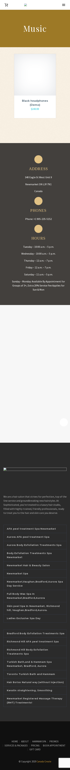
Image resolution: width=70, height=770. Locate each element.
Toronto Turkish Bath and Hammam (31, 674)
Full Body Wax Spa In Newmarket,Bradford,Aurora (26, 595)
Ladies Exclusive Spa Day (24, 618)
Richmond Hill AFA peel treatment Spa (33, 641)
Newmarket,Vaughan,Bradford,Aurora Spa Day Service (35, 583)
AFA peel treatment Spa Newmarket (31, 528)
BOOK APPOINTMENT (54, 745)
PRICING (35, 745)
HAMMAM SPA (39, 741)
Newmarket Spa (17, 573)
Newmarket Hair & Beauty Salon (28, 565)
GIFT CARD (35, 749)
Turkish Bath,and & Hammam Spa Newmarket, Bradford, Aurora (29, 663)
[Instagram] (33, 730)
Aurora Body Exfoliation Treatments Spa (34, 545)
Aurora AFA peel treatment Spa (28, 536)
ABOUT (25, 741)
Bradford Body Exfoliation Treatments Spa (35, 633)
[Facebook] (28, 730)
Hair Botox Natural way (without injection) (35, 682)
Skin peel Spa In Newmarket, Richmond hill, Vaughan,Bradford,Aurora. (33, 608)
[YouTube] (37, 730)
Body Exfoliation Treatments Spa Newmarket (29, 555)
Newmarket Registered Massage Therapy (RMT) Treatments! (34, 700)
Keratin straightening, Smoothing (29, 690)
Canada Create (44, 761)
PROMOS (54, 741)
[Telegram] (41, 730)
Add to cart (33, 114)
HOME (15, 741)
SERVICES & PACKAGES (16, 745)
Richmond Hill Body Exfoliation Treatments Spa (27, 651)
